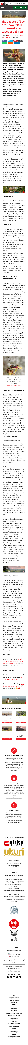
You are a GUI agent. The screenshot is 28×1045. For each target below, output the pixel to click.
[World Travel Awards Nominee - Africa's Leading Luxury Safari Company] (14, 917)
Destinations (14, 1006)
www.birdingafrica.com (14, 385)
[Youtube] (14, 977)
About (14, 1028)
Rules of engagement (14, 1026)
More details (7, 722)
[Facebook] (8, 977)
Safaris (14, 1004)
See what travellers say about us (14, 798)
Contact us (14, 1034)
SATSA (12, 792)
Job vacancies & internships (14, 1036)
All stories (14, 1019)
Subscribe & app (14, 1018)
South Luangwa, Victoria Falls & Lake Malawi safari (7, 719)
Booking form (14, 1011)
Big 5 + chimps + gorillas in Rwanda (20, 718)
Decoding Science (8, 37)
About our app (14, 1002)
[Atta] (14, 941)
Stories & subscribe (14, 1015)
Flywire (6, 787)
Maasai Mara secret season (6, 734)
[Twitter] (11, 977)
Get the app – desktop (14, 1000)
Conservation (14, 1021)
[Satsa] (14, 935)
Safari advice (14, 1010)
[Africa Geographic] (5, 3)
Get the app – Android (14, 998)
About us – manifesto (14, 1032)
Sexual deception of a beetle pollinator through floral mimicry (13, 661)
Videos (14, 1024)
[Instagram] (17, 977)
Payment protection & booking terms (14, 1013)
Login (14, 995)
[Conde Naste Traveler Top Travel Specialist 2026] (14, 928)
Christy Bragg (21, 35)
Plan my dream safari (20, 7)
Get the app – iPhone (14, 997)
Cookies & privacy (14, 1037)
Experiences (14, 1008)
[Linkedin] (19, 977)
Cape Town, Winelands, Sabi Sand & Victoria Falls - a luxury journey (21, 735)
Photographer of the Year (14, 1023)
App (14, 993)
